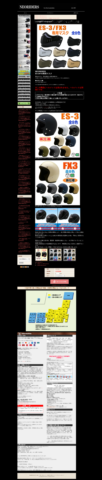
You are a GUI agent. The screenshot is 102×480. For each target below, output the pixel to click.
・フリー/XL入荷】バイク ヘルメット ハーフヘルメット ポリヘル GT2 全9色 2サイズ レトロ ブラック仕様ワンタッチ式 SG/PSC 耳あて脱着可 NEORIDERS (24, 164)
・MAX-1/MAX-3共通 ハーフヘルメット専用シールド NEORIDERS (24, 239)
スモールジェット (43, 15)
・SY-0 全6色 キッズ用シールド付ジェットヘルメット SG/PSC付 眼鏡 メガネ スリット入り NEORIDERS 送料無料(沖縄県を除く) (24, 112)
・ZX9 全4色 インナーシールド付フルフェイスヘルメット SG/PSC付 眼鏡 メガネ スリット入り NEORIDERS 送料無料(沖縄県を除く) (24, 143)
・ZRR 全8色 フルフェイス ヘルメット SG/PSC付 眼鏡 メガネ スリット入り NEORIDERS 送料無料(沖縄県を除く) (24, 157)
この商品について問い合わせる (42, 263)
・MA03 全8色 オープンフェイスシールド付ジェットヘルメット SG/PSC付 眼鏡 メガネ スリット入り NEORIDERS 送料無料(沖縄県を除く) (24, 201)
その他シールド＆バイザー (54, 18)
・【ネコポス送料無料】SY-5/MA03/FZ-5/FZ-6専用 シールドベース (24, 251)
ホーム (37, 15)
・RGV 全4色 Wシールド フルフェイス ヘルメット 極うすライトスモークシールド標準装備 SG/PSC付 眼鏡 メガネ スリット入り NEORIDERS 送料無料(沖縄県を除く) (24, 150)
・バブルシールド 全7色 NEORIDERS (23, 223)
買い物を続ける (39, 262)
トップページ (46, 107)
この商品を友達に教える (41, 265)
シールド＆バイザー (43, 18)
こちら (23, 361)
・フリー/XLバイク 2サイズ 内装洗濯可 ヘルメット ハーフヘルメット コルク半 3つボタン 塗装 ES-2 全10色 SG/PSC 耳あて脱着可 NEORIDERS (24, 171)
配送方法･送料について (51, 475)
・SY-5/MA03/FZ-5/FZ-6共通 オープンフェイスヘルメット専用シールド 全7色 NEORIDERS (24, 207)
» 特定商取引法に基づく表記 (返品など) (59, 285)
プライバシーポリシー (60, 475)
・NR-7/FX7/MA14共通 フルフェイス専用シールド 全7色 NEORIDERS (24, 212)
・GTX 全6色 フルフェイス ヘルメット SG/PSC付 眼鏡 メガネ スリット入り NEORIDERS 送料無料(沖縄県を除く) (24, 137)
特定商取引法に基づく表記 (33, 475)
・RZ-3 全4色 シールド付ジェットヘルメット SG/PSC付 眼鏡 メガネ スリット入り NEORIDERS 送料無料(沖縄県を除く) (24, 125)
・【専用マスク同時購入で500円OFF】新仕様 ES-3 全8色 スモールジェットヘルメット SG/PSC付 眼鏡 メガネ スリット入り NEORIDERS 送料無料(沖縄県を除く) (24, 190)
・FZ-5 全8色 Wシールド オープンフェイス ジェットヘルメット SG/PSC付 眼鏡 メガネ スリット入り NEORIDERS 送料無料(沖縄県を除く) (24, 118)
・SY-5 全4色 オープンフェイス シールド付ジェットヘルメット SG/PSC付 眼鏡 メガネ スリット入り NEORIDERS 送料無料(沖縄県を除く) (24, 177)
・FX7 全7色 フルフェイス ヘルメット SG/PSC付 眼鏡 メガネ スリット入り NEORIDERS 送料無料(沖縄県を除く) (24, 183)
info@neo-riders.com (23, 403)
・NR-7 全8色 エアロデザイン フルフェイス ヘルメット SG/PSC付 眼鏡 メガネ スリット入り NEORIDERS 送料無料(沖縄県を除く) (24, 227)
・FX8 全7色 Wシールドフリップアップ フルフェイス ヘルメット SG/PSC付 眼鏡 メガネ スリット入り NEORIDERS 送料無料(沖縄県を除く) (24, 234)
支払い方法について (43, 475)
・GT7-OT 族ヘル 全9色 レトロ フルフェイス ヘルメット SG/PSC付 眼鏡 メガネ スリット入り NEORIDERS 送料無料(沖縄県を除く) (24, 131)
